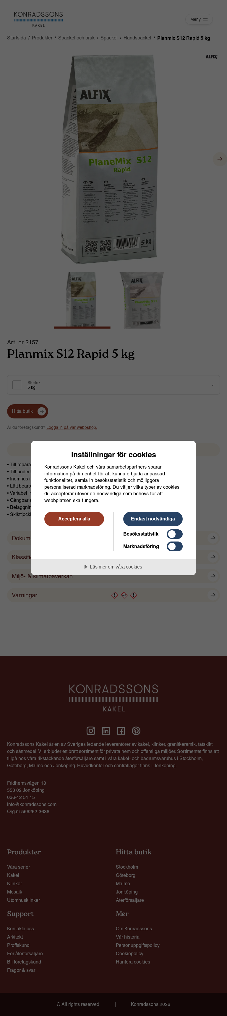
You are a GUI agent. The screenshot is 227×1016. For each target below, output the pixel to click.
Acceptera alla (74, 518)
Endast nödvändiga (153, 518)
